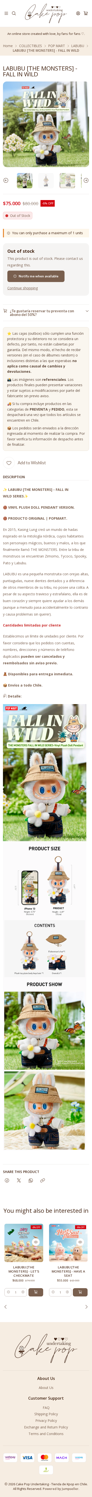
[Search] (13, 13)
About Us (46, 1387)
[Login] (78, 13)
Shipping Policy (46, 1414)
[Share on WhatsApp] (31, 1180)
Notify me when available (38, 276)
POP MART (56, 46)
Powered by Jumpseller (61, 1489)
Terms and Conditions (46, 1433)
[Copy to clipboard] (43, 1180)
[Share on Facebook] (7, 1180)
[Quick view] (36, 1242)
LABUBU (77, 46)
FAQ (46, 1407)
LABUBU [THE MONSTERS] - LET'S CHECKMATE (23, 1271)
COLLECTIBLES (30, 46)
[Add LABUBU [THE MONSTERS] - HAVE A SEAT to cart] (80, 1292)
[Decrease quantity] (8, 1292)
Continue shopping (22, 288)
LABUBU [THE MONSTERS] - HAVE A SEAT (68, 1271)
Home (8, 46)
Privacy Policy (46, 1420)
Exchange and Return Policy (46, 1427)
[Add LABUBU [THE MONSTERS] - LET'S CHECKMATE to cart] (35, 1292)
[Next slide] (85, 180)
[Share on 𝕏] (19, 1180)
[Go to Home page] (46, 13)
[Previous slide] (6, 180)
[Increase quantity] (23, 1292)
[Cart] (85, 13)
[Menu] (6, 13)
